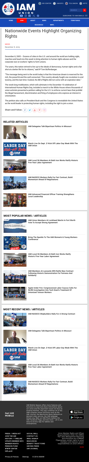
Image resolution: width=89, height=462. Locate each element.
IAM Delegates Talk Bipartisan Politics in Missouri (50, 126)
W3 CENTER (46, 3)
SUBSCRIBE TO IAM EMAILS (73, 16)
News (44, 20)
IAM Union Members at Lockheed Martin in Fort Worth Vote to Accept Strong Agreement (51, 221)
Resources (39, 25)
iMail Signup (32, 438)
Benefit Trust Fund (36, 443)
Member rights (12, 443)
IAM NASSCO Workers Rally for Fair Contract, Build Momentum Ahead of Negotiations (50, 178)
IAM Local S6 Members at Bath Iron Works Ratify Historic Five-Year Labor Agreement (49, 255)
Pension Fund (11, 446)
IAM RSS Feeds (33, 446)
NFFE (85, 3)
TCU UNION (73, 3)
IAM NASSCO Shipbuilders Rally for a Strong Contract (51, 314)
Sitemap (25, 457)
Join (21, 20)
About (32, 20)
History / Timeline (13, 438)
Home (11, 20)
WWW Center (11, 448)
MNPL (52, 25)
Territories (75, 20)
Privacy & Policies (12, 457)
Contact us (32, 436)
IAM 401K (8, 451)
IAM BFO (60, 3)
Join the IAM (10, 436)
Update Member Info (14, 441)
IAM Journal (32, 448)
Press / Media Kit (13, 433)
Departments (58, 20)
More (82, 447)
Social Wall (32, 433)
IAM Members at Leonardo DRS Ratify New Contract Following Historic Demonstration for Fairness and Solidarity (50, 273)
